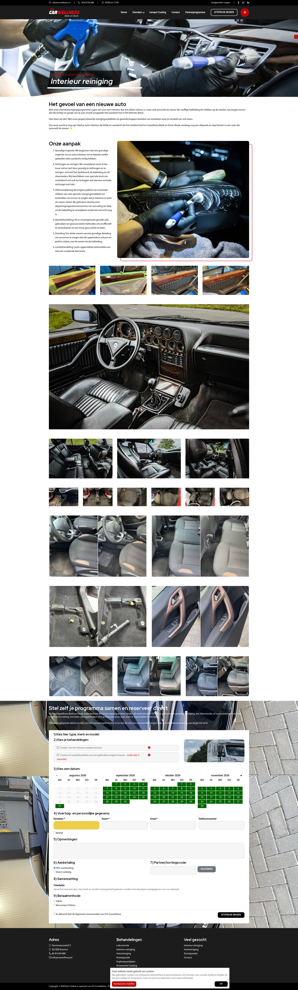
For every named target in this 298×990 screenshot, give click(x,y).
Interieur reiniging (125, 949)
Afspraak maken (224, 12)
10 (134, 788)
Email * (154, 819)
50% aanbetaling (65, 868)
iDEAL (59, 901)
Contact (176, 12)
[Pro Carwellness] (64, 12)
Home (124, 12)
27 (164, 801)
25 (143, 797)
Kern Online (70, 986)
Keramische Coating (126, 966)
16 (125, 793)
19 (155, 797)
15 (116, 793)
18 (143, 793)
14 (107, 793)
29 (116, 801)
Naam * (106, 819)
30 (125, 801)
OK (221, 984)
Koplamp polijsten (125, 962)
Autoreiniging (123, 953)
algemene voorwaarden (87, 914)
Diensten (137, 12)
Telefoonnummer (208, 819)
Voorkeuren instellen (124, 984)
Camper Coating (157, 12)
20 (164, 797)
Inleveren (207, 869)
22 (116, 797)
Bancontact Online (65, 905)
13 (164, 793)
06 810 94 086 (87, 3)
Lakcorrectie (122, 945)
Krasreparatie (123, 957)
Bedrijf (59, 833)
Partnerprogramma (195, 12)
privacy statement (161, 978)
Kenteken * (59, 819)
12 (155, 793)
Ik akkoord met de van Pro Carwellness (88, 914)
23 (125, 797)
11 (143, 788)
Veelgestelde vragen (220, 3)
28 (107, 801)
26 (155, 801)
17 (134, 793)
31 (60, 806)
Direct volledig (63, 872)
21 (107, 797)
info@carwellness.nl (61, 3)
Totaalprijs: (59, 885)
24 (134, 797)
